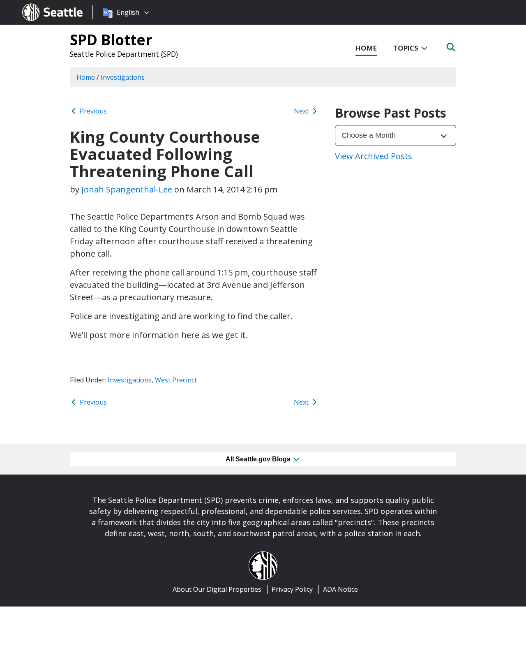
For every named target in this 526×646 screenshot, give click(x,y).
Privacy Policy (292, 589)
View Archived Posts (373, 156)
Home (366, 48)
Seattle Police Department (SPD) (124, 54)
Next (302, 111)
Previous (92, 111)
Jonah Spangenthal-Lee (126, 189)
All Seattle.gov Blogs (259, 459)
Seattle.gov (40, 4)
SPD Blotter (111, 39)
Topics (406, 48)
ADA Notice (340, 589)
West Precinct (176, 379)
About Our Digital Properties (217, 589)
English (128, 12)
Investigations (130, 379)
